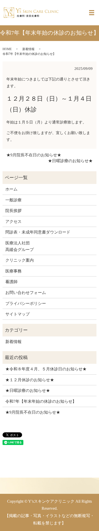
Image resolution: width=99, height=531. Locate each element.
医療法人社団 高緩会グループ (19, 246)
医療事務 (13, 271)
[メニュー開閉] (91, 12)
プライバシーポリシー (25, 303)
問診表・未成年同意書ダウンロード (37, 232)
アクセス (13, 221)
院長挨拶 (13, 210)
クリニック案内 (19, 260)
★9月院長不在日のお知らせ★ (33, 155)
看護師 (11, 282)
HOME (7, 49)
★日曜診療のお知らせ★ (70, 161)
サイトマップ (17, 314)
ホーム (11, 189)
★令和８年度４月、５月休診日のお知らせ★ (46, 369)
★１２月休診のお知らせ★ (29, 380)
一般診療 (13, 200)
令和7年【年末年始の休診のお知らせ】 (40, 401)
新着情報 (28, 49)
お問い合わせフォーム (25, 292)
